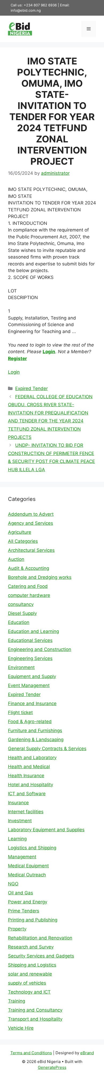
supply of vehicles (27, 983)
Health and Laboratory (32, 757)
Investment (20, 820)
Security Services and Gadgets (41, 956)
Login (49, 351)
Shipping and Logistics (32, 965)
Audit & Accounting (28, 568)
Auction (16, 559)
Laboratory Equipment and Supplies (46, 829)
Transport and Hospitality (35, 1019)
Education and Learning (33, 631)
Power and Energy (27, 901)
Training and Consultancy (35, 1010)
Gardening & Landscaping (35, 739)
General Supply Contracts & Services (47, 748)
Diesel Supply (22, 613)
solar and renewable (30, 974)
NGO (13, 883)
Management (22, 856)
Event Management (29, 685)
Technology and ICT (29, 992)
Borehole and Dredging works (39, 577)
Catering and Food (28, 586)
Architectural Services (31, 550)
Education (18, 622)
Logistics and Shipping (32, 847)
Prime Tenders (23, 910)
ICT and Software (27, 793)
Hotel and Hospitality (30, 784)
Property (17, 928)
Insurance (18, 802)
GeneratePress (52, 1067)
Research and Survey (31, 947)
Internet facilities (25, 811)
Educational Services (30, 640)
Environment (21, 667)
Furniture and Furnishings (35, 730)
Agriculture (19, 532)
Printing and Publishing (32, 919)
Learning (17, 838)
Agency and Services (30, 523)
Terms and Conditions (31, 1052)
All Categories (23, 541)
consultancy (21, 604)
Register (17, 358)
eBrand (87, 1052)
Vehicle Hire (21, 1028)
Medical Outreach (27, 874)
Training (16, 1001)
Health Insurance (26, 775)
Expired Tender (31, 388)
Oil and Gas (20, 892)
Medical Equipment (28, 865)
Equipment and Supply (32, 676)
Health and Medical (29, 766)
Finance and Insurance (32, 703)
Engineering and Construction (39, 649)
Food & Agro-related (30, 721)
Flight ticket (20, 712)
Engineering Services (30, 658)
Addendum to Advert (31, 514)
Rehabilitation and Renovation (40, 938)
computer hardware (29, 595)
